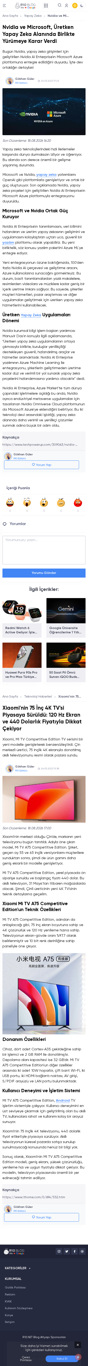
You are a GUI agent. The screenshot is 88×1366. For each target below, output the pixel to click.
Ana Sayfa (10, 16)
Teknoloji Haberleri (38, 696)
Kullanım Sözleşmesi (19, 1308)
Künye (9, 1315)
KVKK (8, 1301)
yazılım (8, 242)
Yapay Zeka (33, 16)
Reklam (10, 1294)
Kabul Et (62, 1358)
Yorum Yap (43, 465)
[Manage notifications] (78, 1357)
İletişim (10, 1322)
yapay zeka (46, 175)
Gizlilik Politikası (15, 1287)
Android (63, 1100)
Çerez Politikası (26, 1359)
